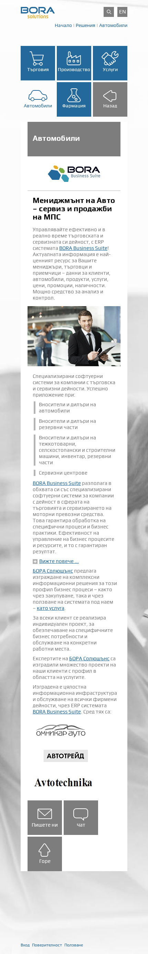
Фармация (74, 105)
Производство (74, 69)
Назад (110, 105)
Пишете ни (45, 825)
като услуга (50, 608)
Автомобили (113, 25)
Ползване (73, 945)
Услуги (110, 69)
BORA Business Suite (83, 248)
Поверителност (47, 945)
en (122, 12)
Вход (25, 945)
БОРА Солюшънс (53, 571)
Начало (63, 25)
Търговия (38, 69)
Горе (45, 861)
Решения (85, 25)
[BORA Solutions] (38, 12)
